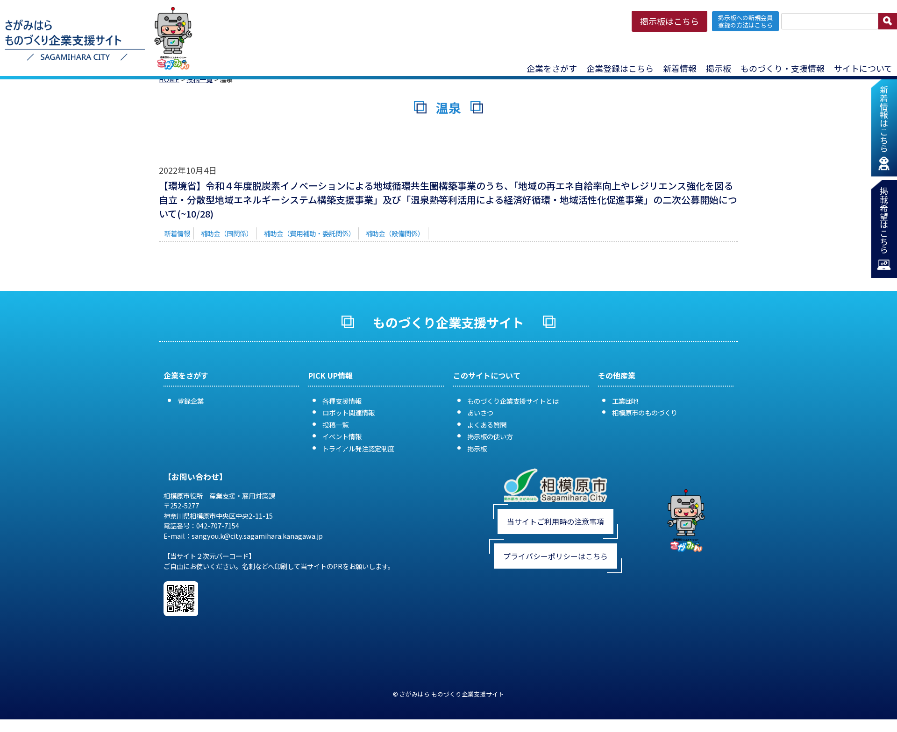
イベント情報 (342, 436)
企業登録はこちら (620, 68)
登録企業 (191, 401)
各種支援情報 (342, 401)
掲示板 (477, 448)
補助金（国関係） (226, 233)
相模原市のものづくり (644, 412)
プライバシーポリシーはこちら (555, 556)
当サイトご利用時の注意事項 (555, 521)
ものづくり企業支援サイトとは (513, 401)
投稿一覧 (335, 424)
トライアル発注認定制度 (358, 448)
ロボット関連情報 (348, 412)
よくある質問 (486, 424)
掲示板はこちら (669, 21)
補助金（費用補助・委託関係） (309, 233)
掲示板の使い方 (490, 436)
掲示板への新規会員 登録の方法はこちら (745, 21)
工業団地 (625, 401)
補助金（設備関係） (394, 233)
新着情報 (680, 68)
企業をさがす (552, 68)
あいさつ (480, 412)
